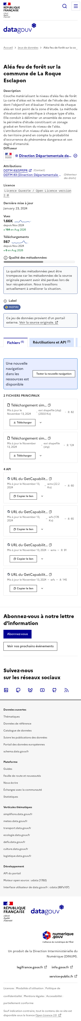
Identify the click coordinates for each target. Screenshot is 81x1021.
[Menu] (75, 6)
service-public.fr (61, 976)
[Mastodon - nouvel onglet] (18, 690)
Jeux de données (28, 48)
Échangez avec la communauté (22, 790)
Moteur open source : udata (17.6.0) (25, 880)
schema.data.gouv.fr (16, 751)
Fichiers (15, 342)
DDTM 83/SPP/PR (15, 170)
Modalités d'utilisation (29, 988)
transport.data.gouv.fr (17, 828)
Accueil (8, 48)
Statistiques (10, 797)
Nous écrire (10, 783)
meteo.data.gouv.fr (15, 821)
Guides (7, 769)
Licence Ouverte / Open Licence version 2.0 (37, 193)
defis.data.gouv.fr (14, 842)
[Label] (5, 301)
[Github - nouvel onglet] (54, 690)
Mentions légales (34, 996)
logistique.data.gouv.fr (17, 856)
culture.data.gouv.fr (15, 849)
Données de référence (17, 724)
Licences (8, 988)
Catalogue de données (17, 731)
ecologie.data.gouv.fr (16, 835)
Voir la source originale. (36, 322)
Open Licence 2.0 (46, 1015)
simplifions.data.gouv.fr (17, 814)
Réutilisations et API (51, 342)
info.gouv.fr (60, 967)
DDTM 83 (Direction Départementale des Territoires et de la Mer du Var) (32, 175)
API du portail (12, 873)
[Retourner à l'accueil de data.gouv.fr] (19, 28)
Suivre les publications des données (25, 738)
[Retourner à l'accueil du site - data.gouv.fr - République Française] (47, 911)
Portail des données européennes (24, 744)
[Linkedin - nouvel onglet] (6, 690)
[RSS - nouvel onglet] (66, 690)
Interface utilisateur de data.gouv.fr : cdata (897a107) (36, 887)
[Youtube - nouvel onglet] (42, 690)
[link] (22, 422)
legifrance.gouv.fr (30, 967)
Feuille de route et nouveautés (22, 776)
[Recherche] (64, 6)
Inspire (14, 307)
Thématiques (11, 717)
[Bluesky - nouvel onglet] (30, 690)
